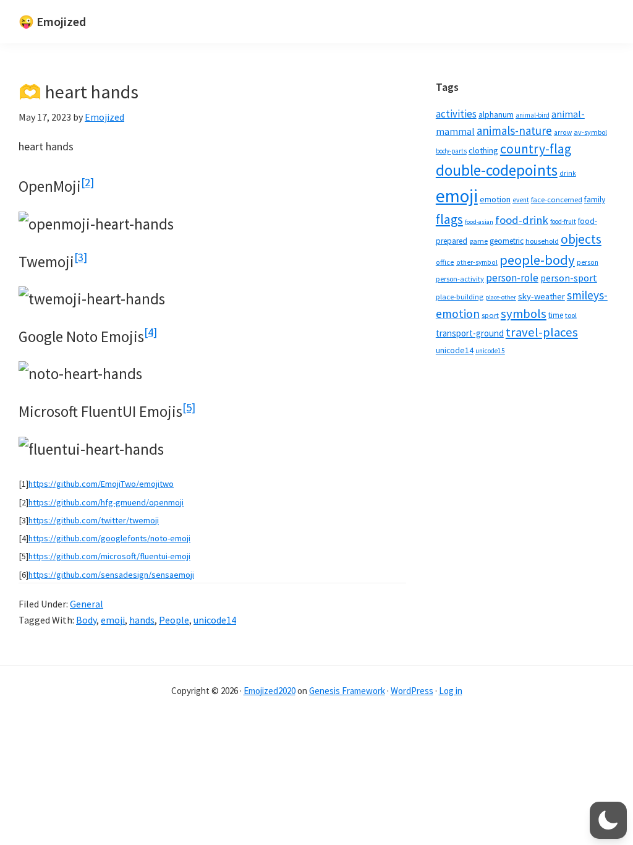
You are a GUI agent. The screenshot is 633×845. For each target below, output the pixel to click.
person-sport (568, 278)
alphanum (496, 114)
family (594, 199)
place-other (500, 297)
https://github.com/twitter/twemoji (93, 520)
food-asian (479, 222)
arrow (563, 132)
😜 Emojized (52, 21)
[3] (80, 257)
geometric (507, 241)
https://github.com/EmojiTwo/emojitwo (101, 483)
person (587, 262)
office (445, 262)
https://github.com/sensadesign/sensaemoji (111, 574)
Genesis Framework (347, 691)
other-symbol (477, 262)
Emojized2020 (269, 691)
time (555, 315)
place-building (459, 296)
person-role (512, 278)
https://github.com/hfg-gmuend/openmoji (106, 502)
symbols (523, 314)
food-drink (521, 220)
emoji (113, 620)
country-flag (535, 148)
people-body (537, 259)
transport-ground (470, 333)
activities (456, 114)
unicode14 (214, 620)
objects (581, 239)
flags (449, 219)
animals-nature (514, 130)
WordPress (412, 691)
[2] (87, 182)
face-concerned (556, 199)
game (478, 241)
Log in (450, 691)
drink (567, 173)
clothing (483, 150)
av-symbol (590, 132)
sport (490, 315)
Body (86, 620)
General (86, 604)
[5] (188, 407)
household (542, 241)
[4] (150, 332)
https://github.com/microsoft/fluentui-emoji (109, 556)
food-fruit (563, 221)
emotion (495, 199)
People (174, 620)
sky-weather (541, 296)
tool (571, 315)
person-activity (460, 278)
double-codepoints (497, 170)
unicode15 (490, 350)
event (520, 199)
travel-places (542, 332)
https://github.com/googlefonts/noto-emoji (109, 538)
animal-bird (533, 115)
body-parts (451, 151)
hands (142, 620)
